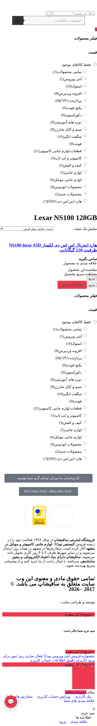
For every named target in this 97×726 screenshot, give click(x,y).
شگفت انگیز (70, 136)
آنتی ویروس (71, 79)
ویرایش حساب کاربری (53, 696)
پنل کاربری (83, 696)
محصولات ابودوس (66, 187)
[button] (48, 478)
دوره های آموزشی (66, 122)
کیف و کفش (70, 165)
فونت (75, 144)
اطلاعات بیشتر (72, 285)
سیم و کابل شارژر (66, 129)
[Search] (17, 20)
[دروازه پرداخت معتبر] (39, 524)
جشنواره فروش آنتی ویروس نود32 (68, 656)
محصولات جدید (68, 194)
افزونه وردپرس (68, 93)
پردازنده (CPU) (68, 100)
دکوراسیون (71, 115)
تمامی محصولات (67, 72)
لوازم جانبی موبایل (66, 180)
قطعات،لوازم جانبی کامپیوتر (58, 151)
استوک (74, 86)
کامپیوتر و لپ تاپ (66, 158)
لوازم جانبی (71, 172)
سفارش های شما (19, 696)
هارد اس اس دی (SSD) (62, 201)
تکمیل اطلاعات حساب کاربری (52, 660)
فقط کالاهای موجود (76, 65)
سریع (92, 278)
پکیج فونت (72, 108)
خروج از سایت (75, 692)
